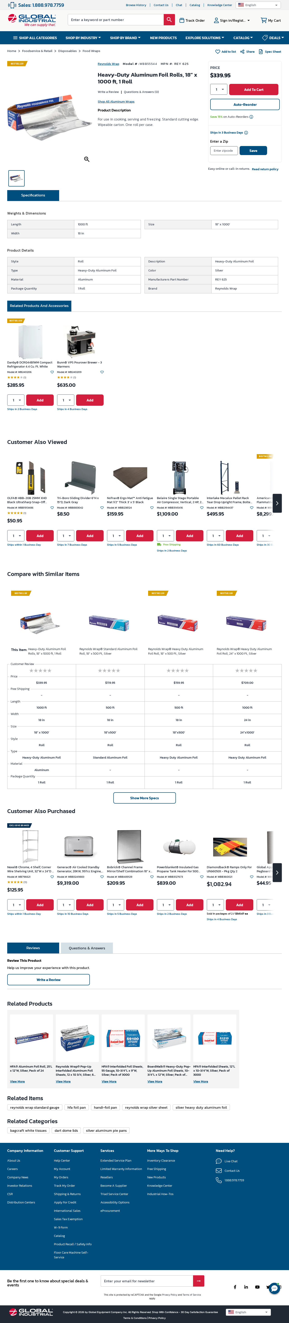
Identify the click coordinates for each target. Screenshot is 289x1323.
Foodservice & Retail (37, 50)
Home (11, 50)
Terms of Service (192, 1295)
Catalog (195, 5)
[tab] (33, 195)
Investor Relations (19, 1185)
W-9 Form (61, 1227)
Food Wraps (91, 50)
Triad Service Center (114, 1194)
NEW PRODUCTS (163, 37)
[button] (258, 5)
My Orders (61, 1177)
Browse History (136, 5)
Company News (17, 1177)
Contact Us (161, 5)
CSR (10, 1194)
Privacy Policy (169, 1295)
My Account (62, 1169)
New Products (156, 1177)
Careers (12, 1169)
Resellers (106, 1177)
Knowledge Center (219, 5)
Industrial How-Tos (160, 1194)
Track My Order (64, 1185)
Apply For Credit (65, 1202)
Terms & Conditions (135, 1318)
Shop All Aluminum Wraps (116, 101)
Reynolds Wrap (108, 63)
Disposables (67, 50)
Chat (179, 5)
